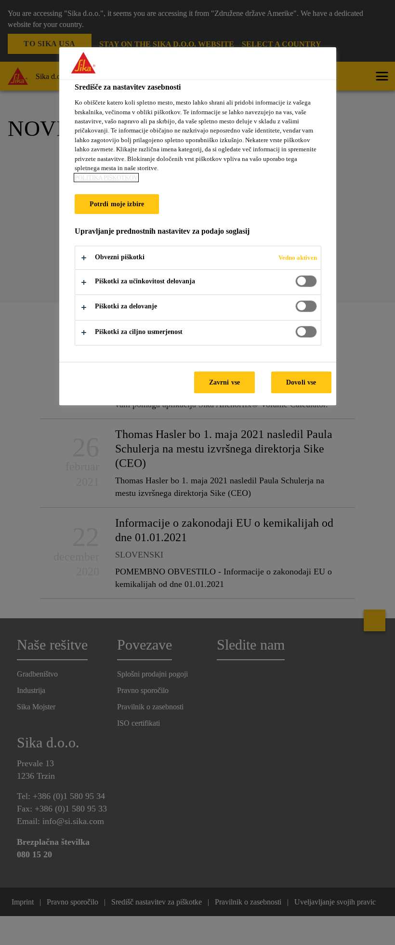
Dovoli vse (301, 382)
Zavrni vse (224, 382)
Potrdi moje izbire (117, 204)
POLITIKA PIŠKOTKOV (106, 177)
